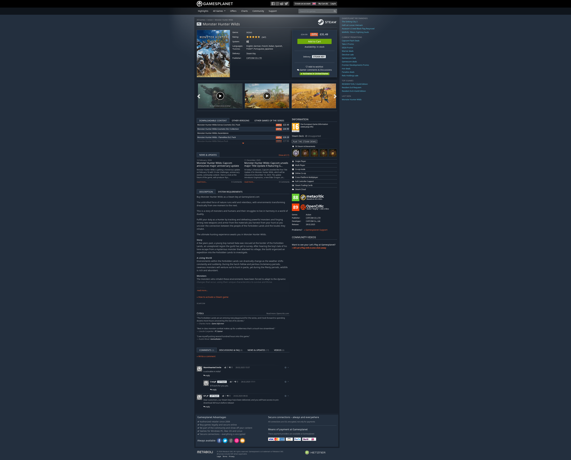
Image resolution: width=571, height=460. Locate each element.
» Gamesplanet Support (315, 229)
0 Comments (236, 182)
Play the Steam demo (304, 141)
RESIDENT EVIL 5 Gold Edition (355, 84)
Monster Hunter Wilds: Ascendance (212, 133)
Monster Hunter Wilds (224, 20)
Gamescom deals (349, 61)
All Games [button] (218, 11)
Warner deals (347, 51)
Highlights (203, 11)
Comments (206, 350)
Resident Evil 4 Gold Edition (354, 91)
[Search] (334, 11)
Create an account (302, 4)
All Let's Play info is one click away (309, 248)
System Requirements (230, 191)
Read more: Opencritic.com (277, 313)
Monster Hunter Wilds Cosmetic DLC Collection (218, 129)
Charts (244, 11)
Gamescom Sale (349, 58)
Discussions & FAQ (231, 350)
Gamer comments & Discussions (315, 69)
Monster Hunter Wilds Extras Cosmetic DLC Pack (218, 125)
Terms (225, 456)
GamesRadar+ (216, 339)
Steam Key (251, 53)
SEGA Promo (347, 47)
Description (206, 191)
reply (207, 375)
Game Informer (218, 323)
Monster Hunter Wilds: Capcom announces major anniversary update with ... (218, 165)
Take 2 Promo (348, 44)
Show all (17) (284, 155)
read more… (202, 290)
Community (258, 11)
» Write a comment (206, 356)
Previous (198, 95)
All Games (201, 20)
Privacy (231, 456)
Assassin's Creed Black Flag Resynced (358, 28)
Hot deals (346, 68)
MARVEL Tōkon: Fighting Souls (355, 32)
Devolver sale (348, 54)
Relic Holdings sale (350, 75)
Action (210, 20)
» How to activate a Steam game (212, 297)
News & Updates (208, 154)
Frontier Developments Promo (355, 65)
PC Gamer (219, 331)
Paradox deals (348, 72)
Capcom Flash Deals (350, 40)
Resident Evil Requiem (351, 87)
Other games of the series (269, 120)
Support (273, 11)
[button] (314, 3)
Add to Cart (314, 41)
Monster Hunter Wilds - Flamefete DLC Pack (216, 137)
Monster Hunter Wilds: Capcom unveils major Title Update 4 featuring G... (266, 164)
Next (335, 95)
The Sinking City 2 (349, 21)
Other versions (240, 120)
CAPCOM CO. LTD (254, 58)
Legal (219, 456)
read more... (202, 182)
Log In (333, 4)
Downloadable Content (213, 120)
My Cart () (323, 4)
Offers (233, 11)
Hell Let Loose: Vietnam (352, 25)
